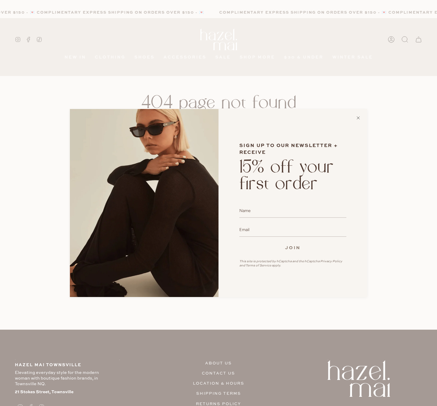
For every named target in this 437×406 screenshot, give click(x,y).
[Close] (358, 118)
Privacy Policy (331, 261)
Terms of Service (258, 265)
